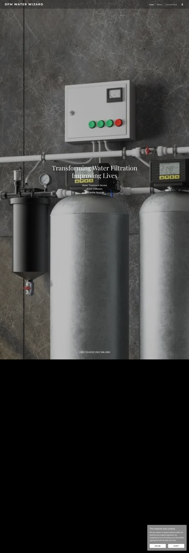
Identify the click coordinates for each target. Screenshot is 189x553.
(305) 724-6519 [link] (86, 352)
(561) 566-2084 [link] (102, 352)
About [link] (160, 5)
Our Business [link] (171, 5)
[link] (30, 5)
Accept (176, 546)
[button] (182, 4)
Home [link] (151, 5)
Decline (158, 546)
